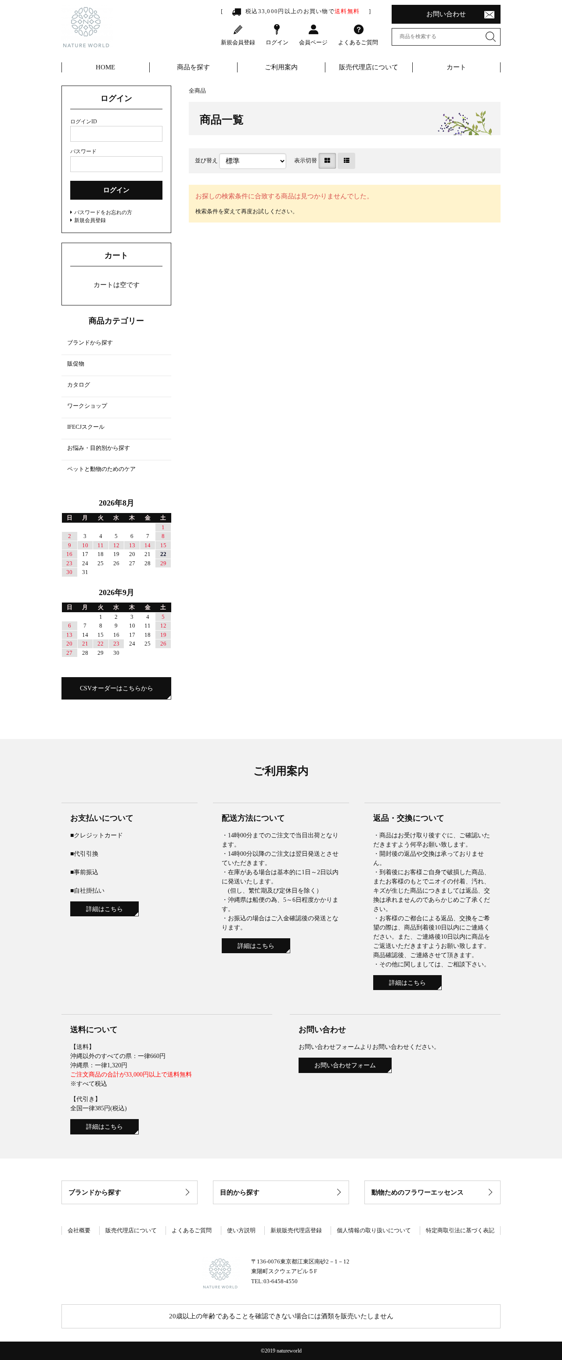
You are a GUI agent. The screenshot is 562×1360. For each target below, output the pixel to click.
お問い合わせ (446, 14)
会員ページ (313, 42)
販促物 (75, 363)
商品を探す (193, 67)
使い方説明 (241, 1230)
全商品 (197, 90)
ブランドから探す (90, 342)
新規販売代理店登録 (296, 1230)
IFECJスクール (85, 426)
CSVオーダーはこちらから (116, 688)
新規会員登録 (238, 42)
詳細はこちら (104, 909)
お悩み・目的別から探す (98, 448)
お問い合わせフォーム (345, 1065)
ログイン (277, 42)
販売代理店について (368, 67)
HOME (105, 67)
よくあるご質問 (358, 42)
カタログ (78, 384)
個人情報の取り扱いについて (374, 1230)
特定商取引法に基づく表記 (460, 1230)
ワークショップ (87, 405)
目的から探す (239, 1192)
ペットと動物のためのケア (101, 469)
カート (456, 67)
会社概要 (79, 1230)
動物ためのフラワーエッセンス (417, 1192)
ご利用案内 (281, 67)
